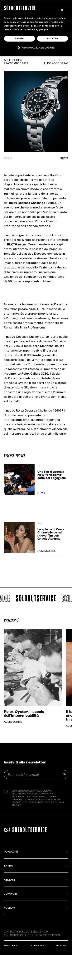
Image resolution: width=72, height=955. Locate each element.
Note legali (62, 945)
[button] (52, 159)
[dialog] (36, 28)
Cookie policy (37, 945)
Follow (9, 908)
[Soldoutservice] (7, 830)
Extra (8, 866)
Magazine (11, 852)
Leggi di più (41, 29)
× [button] (61, 10)
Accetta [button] (52, 39)
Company (10, 894)
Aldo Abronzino (56, 63)
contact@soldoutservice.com (26, 931)
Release (9, 880)
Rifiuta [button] (19, 39)
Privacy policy (11, 945)
